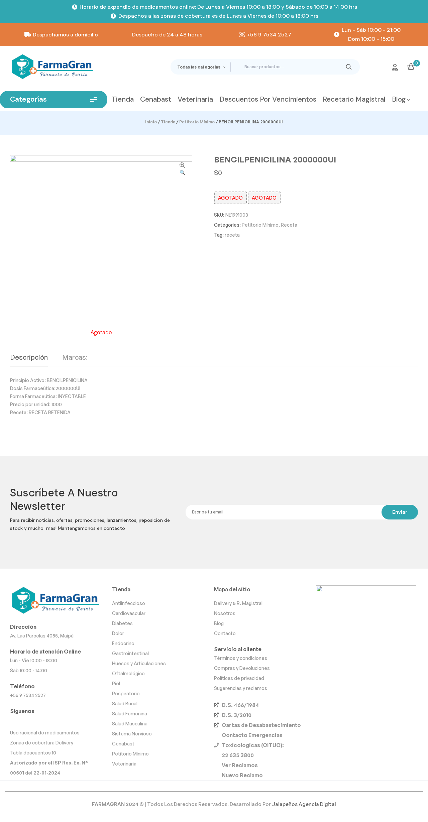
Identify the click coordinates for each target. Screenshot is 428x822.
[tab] (29, 360)
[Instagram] (16, 721)
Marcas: (75, 357)
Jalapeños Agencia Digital (304, 804)
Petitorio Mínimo (197, 121)
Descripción (29, 357)
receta (232, 235)
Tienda (168, 121)
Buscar (349, 67)
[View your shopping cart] (411, 66)
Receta (289, 225)
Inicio (151, 121)
